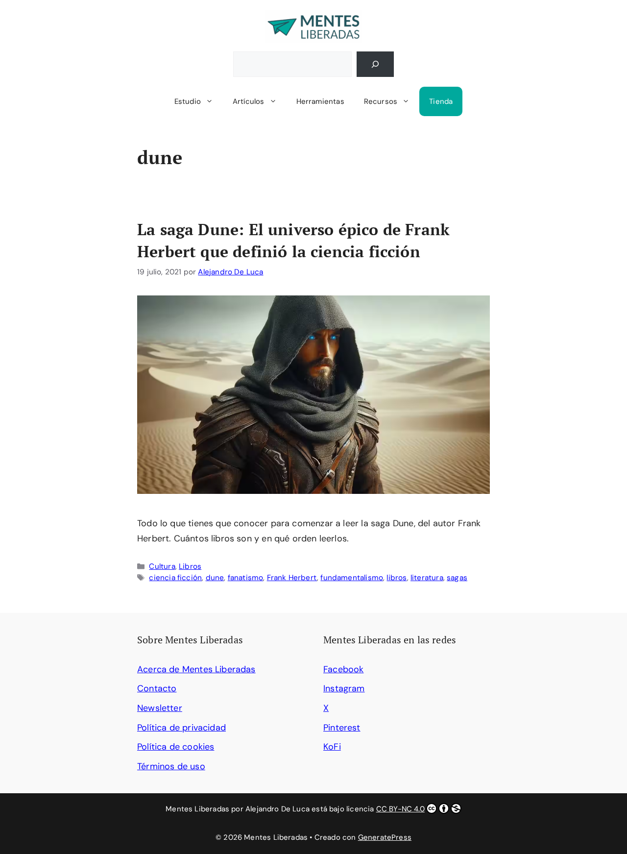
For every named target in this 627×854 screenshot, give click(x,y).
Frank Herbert (292, 578)
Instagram (344, 688)
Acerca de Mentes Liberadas (196, 669)
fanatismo (246, 578)
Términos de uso (171, 766)
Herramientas (320, 101)
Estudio (187, 101)
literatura (426, 578)
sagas (457, 578)
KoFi (332, 747)
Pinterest (342, 727)
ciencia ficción (175, 578)
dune (215, 578)
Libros (190, 566)
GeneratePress (384, 837)
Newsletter (159, 708)
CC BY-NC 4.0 (400, 809)
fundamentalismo (351, 578)
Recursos (380, 101)
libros (396, 578)
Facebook (343, 669)
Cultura (162, 566)
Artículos (249, 101)
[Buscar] (375, 64)
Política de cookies (175, 747)
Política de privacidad (181, 727)
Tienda (441, 101)
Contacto (156, 688)
